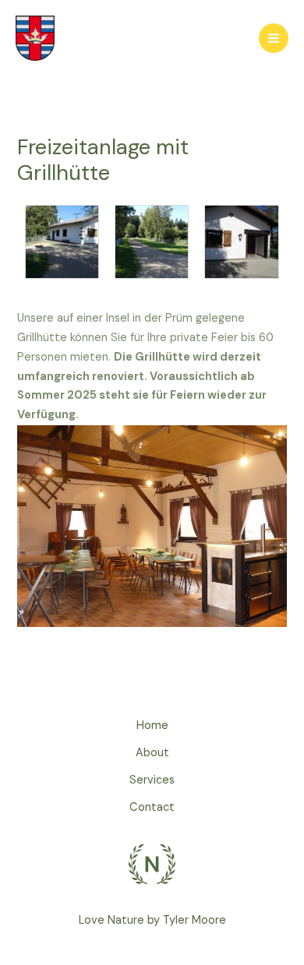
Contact (152, 807)
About (152, 752)
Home (152, 725)
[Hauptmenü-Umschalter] (273, 38)
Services (152, 780)
